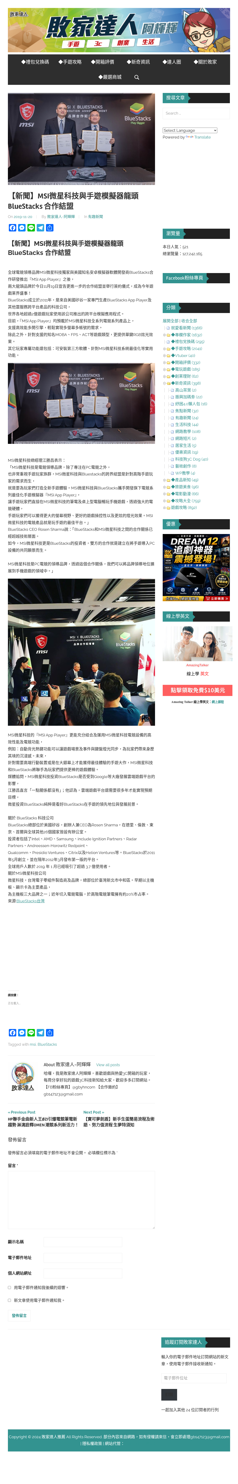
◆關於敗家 (205, 62)
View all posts (108, 1065)
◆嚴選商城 (110, 77)
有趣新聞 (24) (186, 418)
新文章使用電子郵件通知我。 (39, 1300)
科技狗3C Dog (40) (191, 459)
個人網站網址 (20, 1273)
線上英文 (170, 629)
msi (33, 1044)
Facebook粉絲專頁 (184, 278)
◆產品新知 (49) (184, 480)
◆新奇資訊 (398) (186, 383)
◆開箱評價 (102, 62)
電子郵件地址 (20, 1257)
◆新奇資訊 (138, 62)
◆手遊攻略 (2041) (186, 348)
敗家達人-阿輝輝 (61, 216)
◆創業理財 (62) (184, 376)
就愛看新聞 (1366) (186, 328)
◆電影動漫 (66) (185, 493)
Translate (202, 137)
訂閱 (169, 1394)
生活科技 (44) (186, 424)
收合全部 (189, 321)
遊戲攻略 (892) (184, 507)
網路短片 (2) (185, 438)
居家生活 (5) (185, 445)
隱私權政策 (92, 1443)
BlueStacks (47, 1044)
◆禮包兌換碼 (35, 62)
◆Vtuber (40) (183, 355)
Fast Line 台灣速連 (141, 1443)
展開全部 (170, 321)
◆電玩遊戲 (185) (185, 369)
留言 (13, 1165)
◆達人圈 (171, 62)
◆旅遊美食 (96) (185, 487)
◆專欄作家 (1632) (186, 335)
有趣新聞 (95, 216)
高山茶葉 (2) (185, 390)
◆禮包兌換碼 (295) (188, 341)
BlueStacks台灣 (31, 901)
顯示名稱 (16, 1242)
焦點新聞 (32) (186, 411)
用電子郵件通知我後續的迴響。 (41, 1287)
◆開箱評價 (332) (185, 362)
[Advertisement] (81, 944)
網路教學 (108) (188, 431)
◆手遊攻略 (70, 62)
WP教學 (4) (185, 473)
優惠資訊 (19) (186, 452)
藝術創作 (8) (186, 466)
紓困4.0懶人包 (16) (191, 404)
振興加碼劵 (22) (188, 397)
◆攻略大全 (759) (186, 500)
